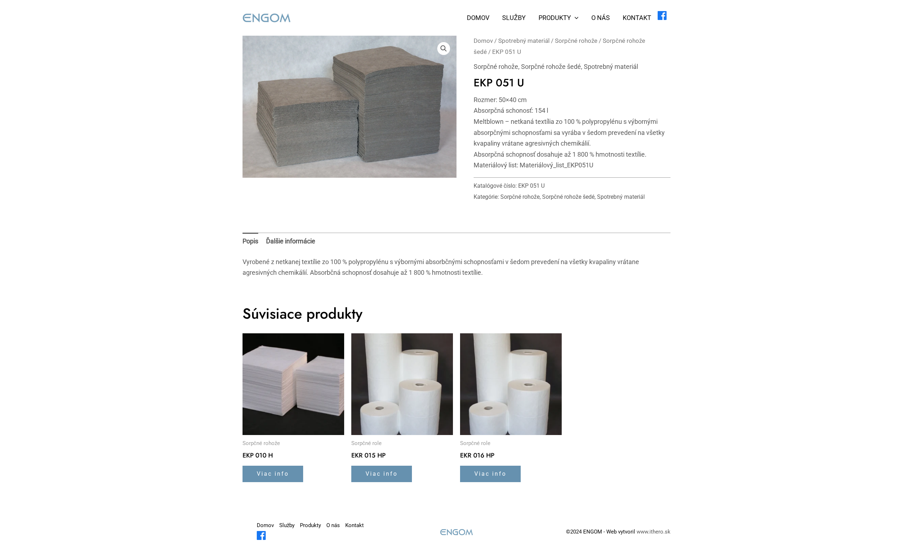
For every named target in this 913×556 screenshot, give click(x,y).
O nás (600, 17)
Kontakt (637, 17)
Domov (478, 17)
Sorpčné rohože (576, 40)
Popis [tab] (250, 241)
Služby (514, 17)
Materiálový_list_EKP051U (556, 165)
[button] (574, 18)
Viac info (273, 473)
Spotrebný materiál (524, 40)
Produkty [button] (555, 17)
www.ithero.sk (653, 532)
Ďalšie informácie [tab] (290, 241)
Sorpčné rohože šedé (551, 66)
